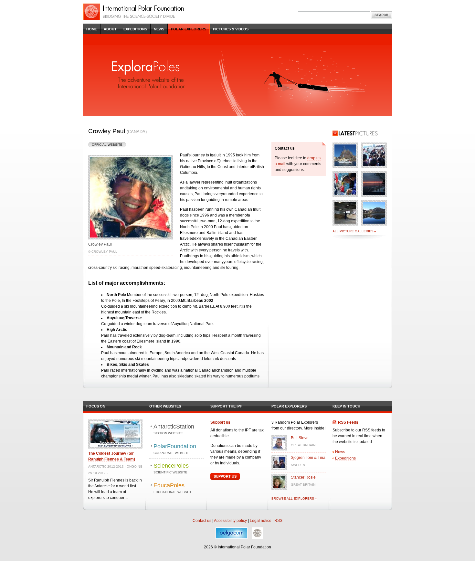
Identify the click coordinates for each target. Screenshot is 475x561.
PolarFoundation (174, 449)
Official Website (107, 144)
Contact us (202, 520)
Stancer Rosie (303, 477)
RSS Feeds (348, 422)
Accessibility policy (230, 520)
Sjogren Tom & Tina (308, 457)
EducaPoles (172, 488)
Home (91, 29)
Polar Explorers (188, 29)
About (110, 29)
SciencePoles (171, 468)
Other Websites (165, 406)
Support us (220, 422)
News (159, 29)
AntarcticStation (173, 429)
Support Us (225, 476)
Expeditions (135, 29)
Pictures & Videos (230, 29)
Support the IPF (226, 406)
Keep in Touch (346, 406)
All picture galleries (353, 231)
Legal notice (260, 520)
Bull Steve (300, 438)
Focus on (95, 406)
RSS (278, 520)
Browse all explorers (292, 498)
